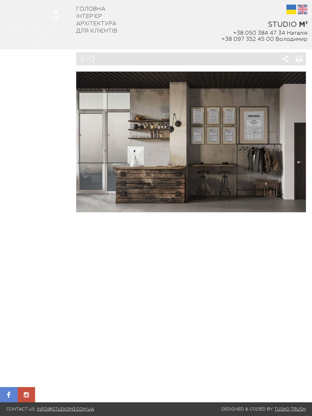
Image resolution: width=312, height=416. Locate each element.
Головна (90, 9)
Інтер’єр (89, 16)
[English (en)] (302, 9)
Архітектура (96, 23)
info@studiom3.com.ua (65, 409)
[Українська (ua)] (291, 9)
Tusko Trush (290, 409)
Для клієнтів (96, 31)
